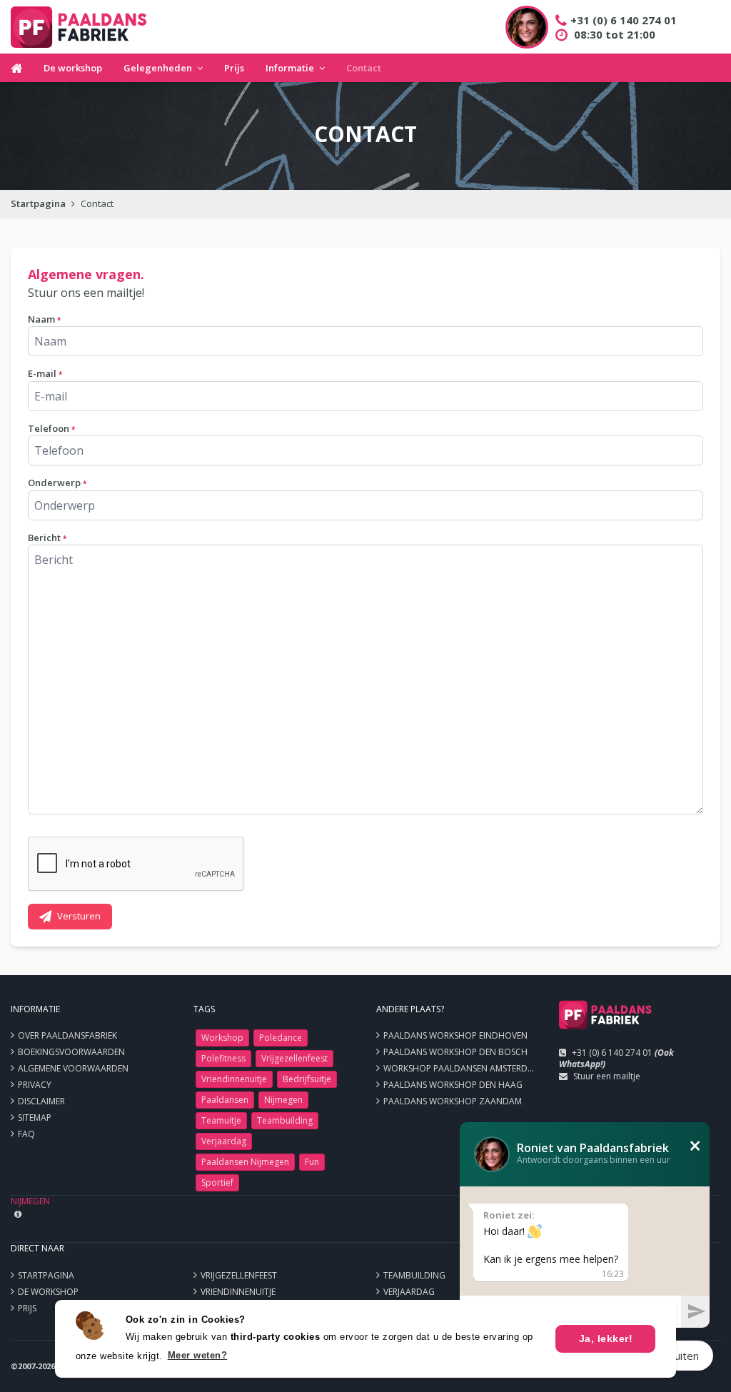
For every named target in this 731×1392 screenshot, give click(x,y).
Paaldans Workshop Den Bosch (455, 1052)
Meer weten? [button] (198, 1355)
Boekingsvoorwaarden (71, 1052)
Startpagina (38, 203)
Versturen (79, 915)
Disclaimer (41, 1101)
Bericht (47, 537)
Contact (363, 67)
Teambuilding (285, 1120)
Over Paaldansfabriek (67, 1035)
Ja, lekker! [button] (606, 1338)
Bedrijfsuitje (307, 1079)
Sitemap (34, 1117)
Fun (312, 1162)
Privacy (34, 1085)
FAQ (26, 1134)
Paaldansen (224, 1100)
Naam (44, 319)
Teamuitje (221, 1120)
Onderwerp (57, 482)
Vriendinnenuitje (234, 1079)
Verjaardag (223, 1141)
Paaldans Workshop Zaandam (452, 1101)
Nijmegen (283, 1100)
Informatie (290, 67)
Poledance (280, 1038)
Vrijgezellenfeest (294, 1058)
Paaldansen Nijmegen (245, 1162)
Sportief (217, 1182)
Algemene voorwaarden (73, 1068)
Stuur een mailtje (606, 1076)
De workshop (73, 67)
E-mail (45, 373)
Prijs (234, 67)
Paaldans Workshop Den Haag (453, 1085)
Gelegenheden (157, 67)
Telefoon (51, 428)
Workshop (222, 1038)
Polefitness (223, 1058)
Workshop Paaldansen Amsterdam (461, 1068)
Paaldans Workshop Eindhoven (455, 1035)
